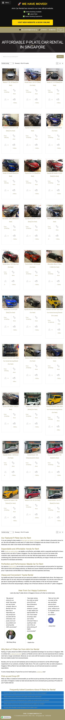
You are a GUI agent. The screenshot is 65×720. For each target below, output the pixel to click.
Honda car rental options (11, 551)
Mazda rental (12, 566)
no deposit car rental (15, 654)
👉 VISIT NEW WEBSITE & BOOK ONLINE (32, 22)
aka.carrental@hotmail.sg (29, 30)
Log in (61, 30)
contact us (39, 672)
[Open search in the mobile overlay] (33, 56)
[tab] (32, 693)
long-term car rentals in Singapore (31, 540)
